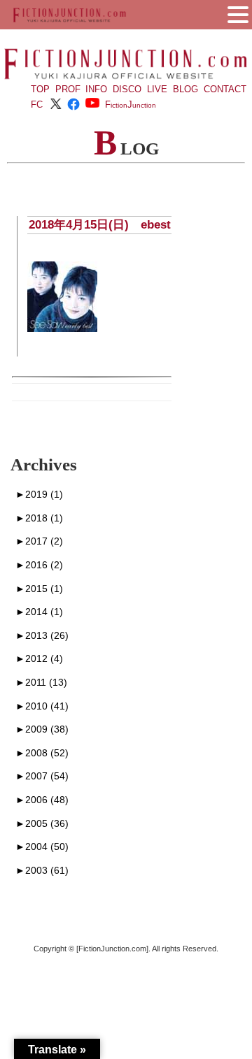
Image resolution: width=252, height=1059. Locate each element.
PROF (67, 89)
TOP (40, 89)
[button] (237, 13)
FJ (130, 104)
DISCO (127, 89)
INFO (96, 89)
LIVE (157, 89)
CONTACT (225, 89)
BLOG (185, 89)
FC (37, 104)
